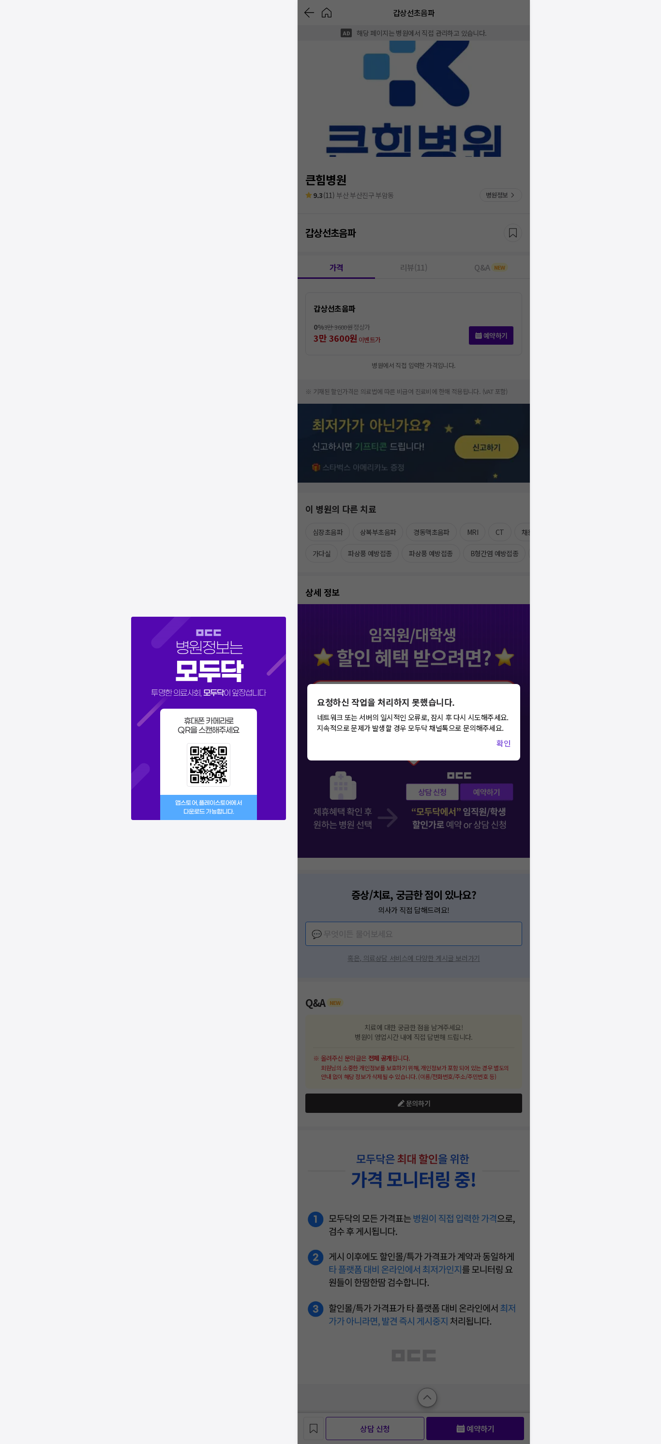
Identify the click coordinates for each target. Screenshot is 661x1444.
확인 (503, 743)
